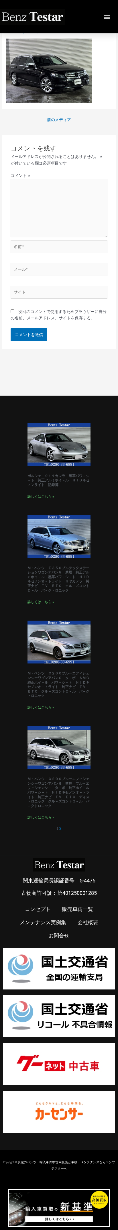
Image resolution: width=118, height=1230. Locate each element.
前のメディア (59, 119)
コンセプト (38, 909)
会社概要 (88, 922)
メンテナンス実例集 (43, 922)
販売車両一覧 (77, 909)
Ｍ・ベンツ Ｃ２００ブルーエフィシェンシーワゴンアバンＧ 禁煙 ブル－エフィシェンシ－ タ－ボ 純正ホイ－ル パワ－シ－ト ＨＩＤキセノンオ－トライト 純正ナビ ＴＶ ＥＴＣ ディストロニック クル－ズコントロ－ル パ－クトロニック (60, 792)
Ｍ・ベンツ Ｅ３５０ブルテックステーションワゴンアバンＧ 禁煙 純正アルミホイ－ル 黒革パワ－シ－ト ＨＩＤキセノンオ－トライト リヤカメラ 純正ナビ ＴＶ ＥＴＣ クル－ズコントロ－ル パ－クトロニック (58, 579)
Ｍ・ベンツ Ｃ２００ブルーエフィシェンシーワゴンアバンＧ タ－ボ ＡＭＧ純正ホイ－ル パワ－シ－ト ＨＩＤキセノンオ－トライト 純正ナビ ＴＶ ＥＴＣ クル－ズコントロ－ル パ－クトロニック (58, 684)
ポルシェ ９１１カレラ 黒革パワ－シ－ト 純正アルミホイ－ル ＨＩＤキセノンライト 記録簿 (58, 480)
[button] (107, 16)
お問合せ (59, 935)
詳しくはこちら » (40, 497)
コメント (20, 175)
